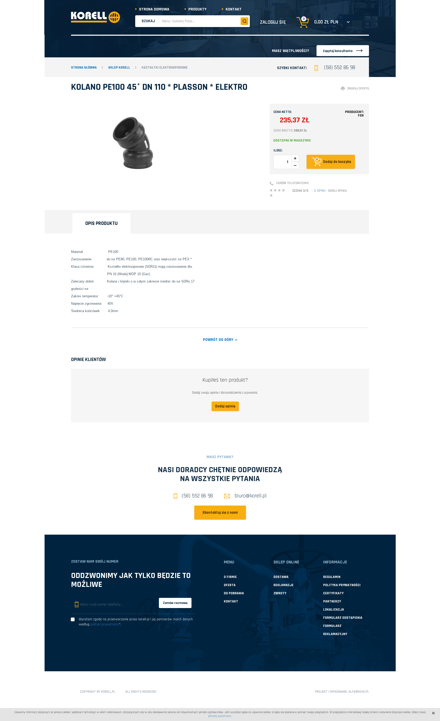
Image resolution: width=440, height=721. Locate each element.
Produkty (197, 9)
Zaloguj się (273, 22)
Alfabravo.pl (358, 691)
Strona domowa (154, 9)
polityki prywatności (104, 624)
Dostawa (280, 577)
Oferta (230, 585)
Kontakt (234, 9)
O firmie (230, 577)
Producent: (354, 113)
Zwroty (279, 593)
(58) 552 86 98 (339, 67)
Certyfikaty (333, 593)
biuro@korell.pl (251, 495)
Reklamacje (283, 585)
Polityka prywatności (342, 585)
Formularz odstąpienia (342, 617)
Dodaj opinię (337, 191)
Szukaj (148, 21)
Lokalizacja (333, 609)
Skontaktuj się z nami (220, 512)
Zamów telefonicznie (292, 183)
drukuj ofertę (358, 88)
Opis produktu (101, 223)
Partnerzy (332, 601)
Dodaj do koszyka (337, 161)
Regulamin (331, 577)
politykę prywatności (219, 716)
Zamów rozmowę (175, 603)
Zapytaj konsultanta (337, 51)
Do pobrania (234, 593)
